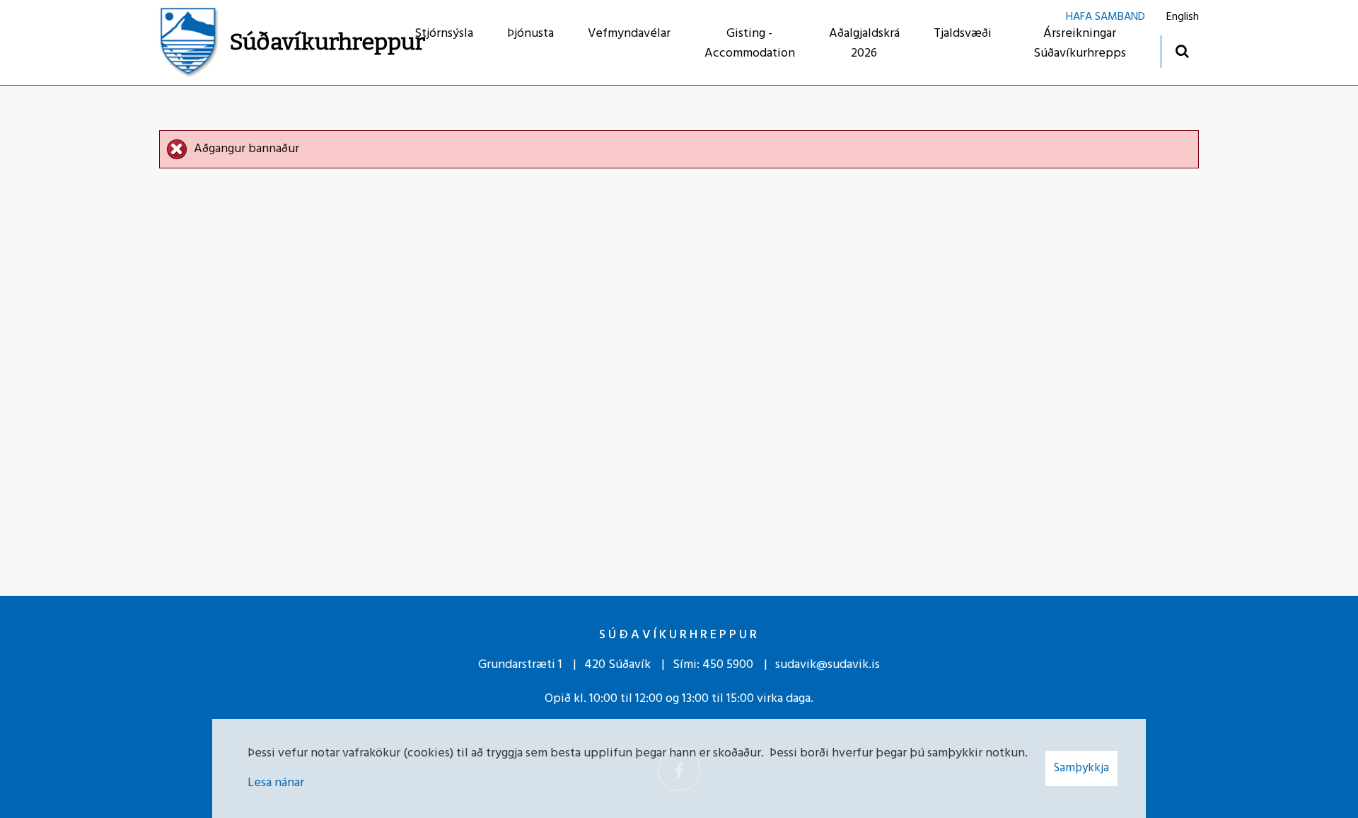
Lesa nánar (276, 783)
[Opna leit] (1181, 51)
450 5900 (727, 665)
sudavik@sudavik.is (827, 665)
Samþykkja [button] (1081, 768)
